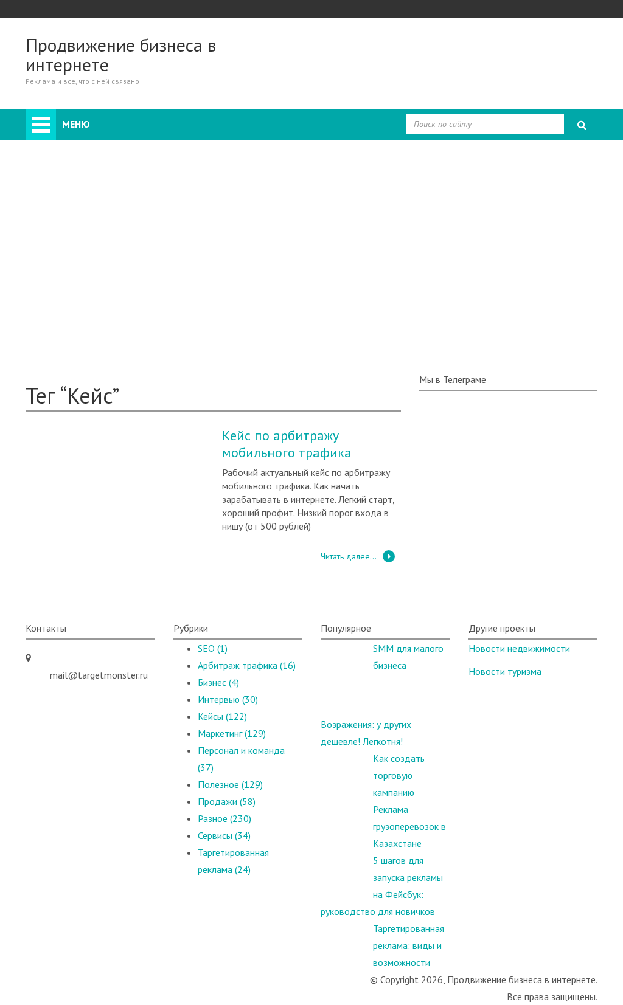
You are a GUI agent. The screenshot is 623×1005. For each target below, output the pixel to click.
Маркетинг (96, 220)
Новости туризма (504, 671)
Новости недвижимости (519, 648)
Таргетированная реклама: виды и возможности (408, 945)
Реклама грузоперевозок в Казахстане (409, 826)
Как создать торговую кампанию (399, 775)
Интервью (95, 271)
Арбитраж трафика (247, 665)
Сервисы (224, 835)
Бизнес (88, 169)
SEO (82, 203)
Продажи (94, 186)
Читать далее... (349, 556)
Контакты (70, 356)
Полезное (70, 339)
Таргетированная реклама (128, 288)
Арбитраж (95, 152)
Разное (89, 254)
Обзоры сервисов (87, 322)
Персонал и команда (117, 237)
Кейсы (62, 305)
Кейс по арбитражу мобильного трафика (287, 444)
